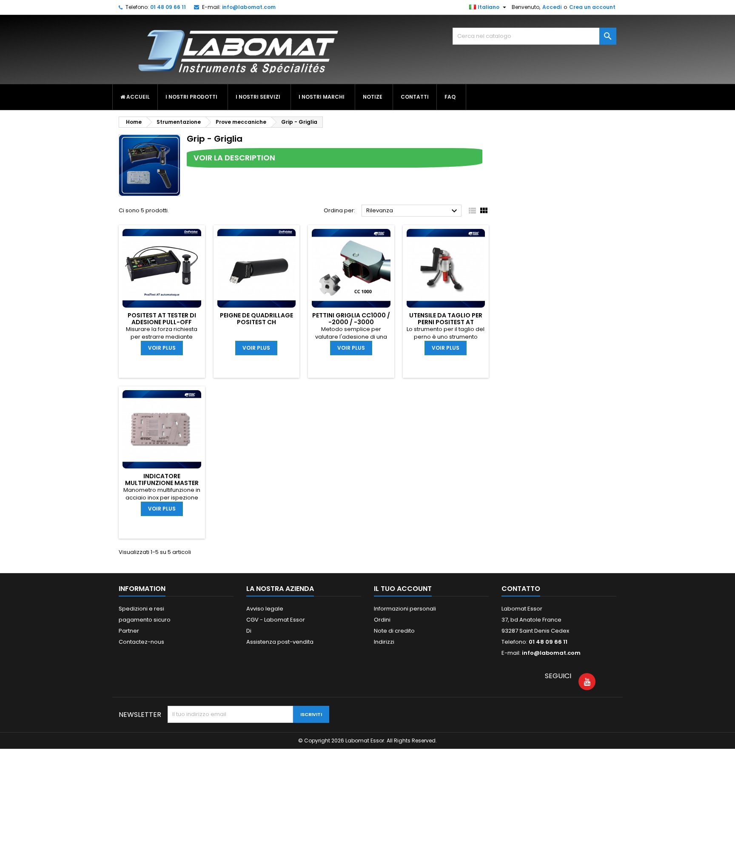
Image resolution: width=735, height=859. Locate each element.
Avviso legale (264, 609)
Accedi (551, 7)
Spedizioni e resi (141, 609)
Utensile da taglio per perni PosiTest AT (445, 318)
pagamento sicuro (145, 620)
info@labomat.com (249, 7)
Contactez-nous (141, 642)
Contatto (520, 589)
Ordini (382, 620)
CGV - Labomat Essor (275, 620)
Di (248, 631)
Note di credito (394, 631)
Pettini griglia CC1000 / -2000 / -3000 (351, 318)
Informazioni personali (405, 609)
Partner (129, 631)
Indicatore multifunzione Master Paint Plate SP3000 (162, 483)
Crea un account (592, 7)
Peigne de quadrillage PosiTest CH (256, 318)
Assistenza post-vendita (279, 642)
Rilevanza (412, 211)
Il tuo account (403, 589)
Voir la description (234, 157)
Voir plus (162, 347)
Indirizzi (384, 642)
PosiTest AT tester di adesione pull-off (162, 318)
